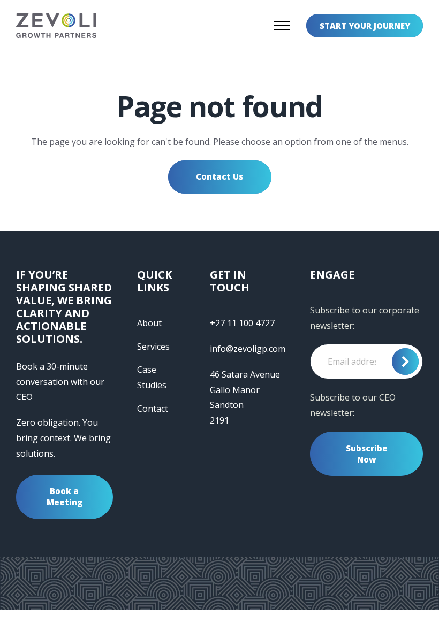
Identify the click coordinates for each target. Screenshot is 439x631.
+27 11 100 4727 (242, 323)
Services (153, 346)
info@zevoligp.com (247, 349)
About (149, 323)
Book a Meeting (64, 496)
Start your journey (365, 25)
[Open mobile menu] (282, 25)
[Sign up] (405, 361)
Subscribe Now (367, 454)
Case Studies (151, 377)
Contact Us (219, 176)
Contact (152, 408)
